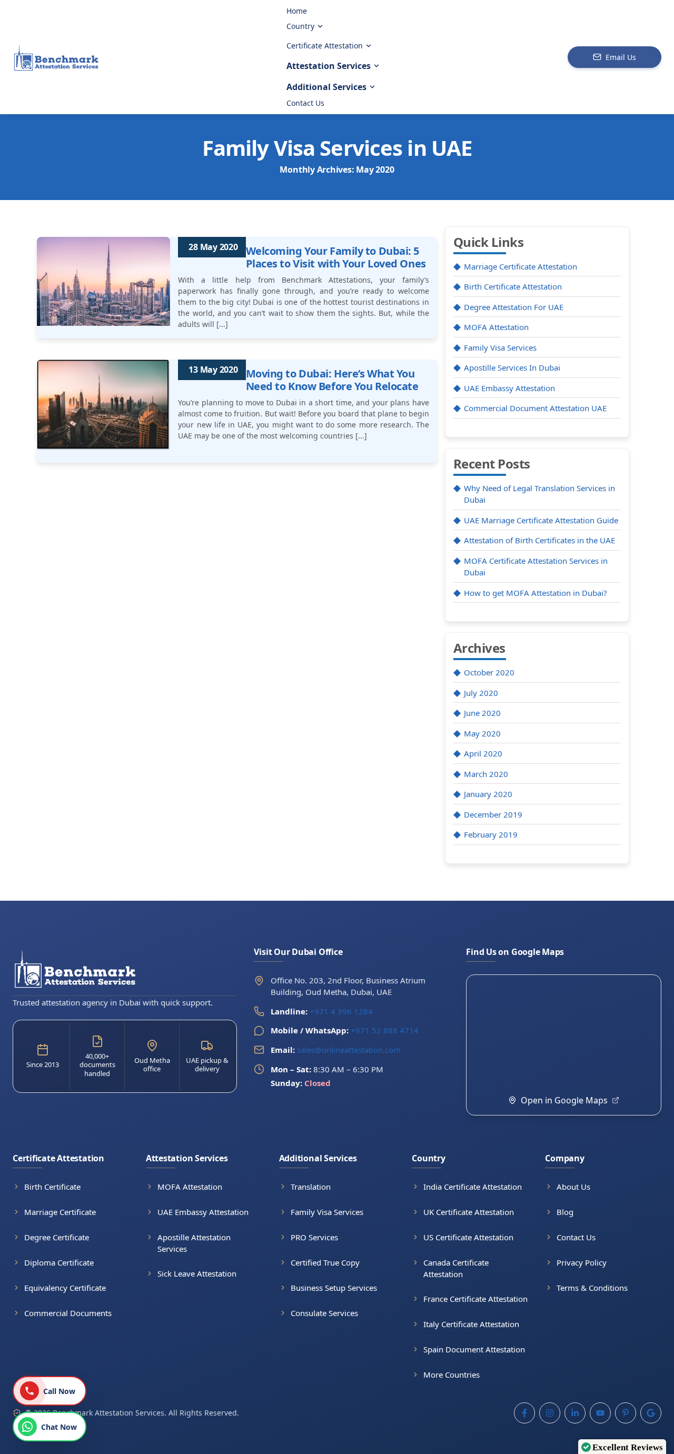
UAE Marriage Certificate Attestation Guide (541, 520)
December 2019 (493, 814)
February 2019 (491, 834)
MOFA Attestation (496, 327)
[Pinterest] (625, 1412)
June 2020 (482, 713)
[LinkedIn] (575, 1412)
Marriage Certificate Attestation (520, 266)
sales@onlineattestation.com (336, 1049)
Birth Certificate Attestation (513, 286)
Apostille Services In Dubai (512, 367)
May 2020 (482, 733)
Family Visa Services (500, 347)
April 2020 (483, 753)
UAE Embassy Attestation (509, 388)
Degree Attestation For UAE (513, 307)
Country (300, 26)
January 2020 (488, 794)
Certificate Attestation (324, 46)
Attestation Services (328, 66)
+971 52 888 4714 (385, 1030)
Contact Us (305, 103)
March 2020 (486, 774)
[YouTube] (600, 1412)
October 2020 (489, 672)
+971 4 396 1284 (341, 1011)
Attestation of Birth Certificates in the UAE (539, 540)
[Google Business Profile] (650, 1412)
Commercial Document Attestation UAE (535, 408)
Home (296, 11)
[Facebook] (524, 1412)
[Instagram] (549, 1412)
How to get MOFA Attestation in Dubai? (535, 592)
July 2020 (481, 693)
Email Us (621, 57)
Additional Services (326, 87)
